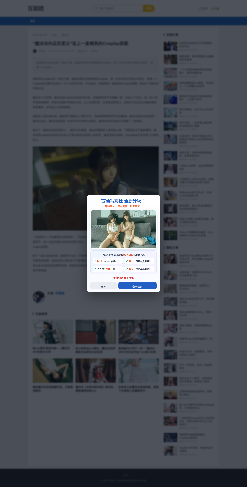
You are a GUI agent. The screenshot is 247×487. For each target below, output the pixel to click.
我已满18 (137, 286)
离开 (103, 286)
